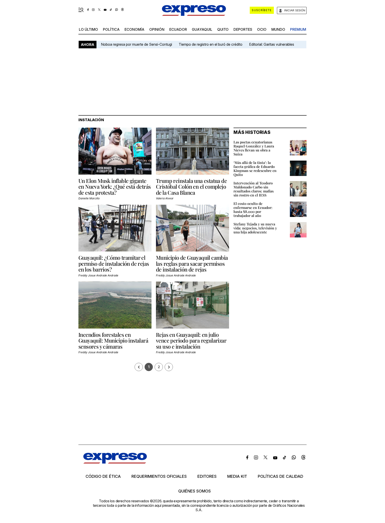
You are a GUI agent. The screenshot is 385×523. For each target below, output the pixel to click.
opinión (156, 29)
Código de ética (103, 476)
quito (223, 29)
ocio (261, 29)
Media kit (237, 476)
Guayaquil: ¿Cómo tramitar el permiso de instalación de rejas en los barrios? (113, 263)
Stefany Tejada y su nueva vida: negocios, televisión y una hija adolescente (255, 228)
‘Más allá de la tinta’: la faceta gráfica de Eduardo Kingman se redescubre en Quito (254, 168)
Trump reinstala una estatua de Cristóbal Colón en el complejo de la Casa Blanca (191, 186)
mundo (278, 29)
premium (298, 29)
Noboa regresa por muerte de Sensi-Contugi (136, 44)
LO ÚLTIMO (88, 29)
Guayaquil (202, 29)
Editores (207, 476)
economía (134, 29)
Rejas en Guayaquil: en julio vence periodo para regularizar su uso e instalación (191, 340)
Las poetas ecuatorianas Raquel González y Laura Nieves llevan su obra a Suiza (253, 148)
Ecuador (178, 29)
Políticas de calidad (280, 476)
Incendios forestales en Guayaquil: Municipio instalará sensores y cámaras (113, 340)
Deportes (242, 29)
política (111, 29)
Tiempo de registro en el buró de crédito (210, 44)
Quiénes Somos (194, 491)
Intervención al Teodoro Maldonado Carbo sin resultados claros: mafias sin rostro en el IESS (253, 189)
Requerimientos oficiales (159, 476)
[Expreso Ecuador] (115, 462)
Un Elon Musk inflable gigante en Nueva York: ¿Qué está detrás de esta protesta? (114, 186)
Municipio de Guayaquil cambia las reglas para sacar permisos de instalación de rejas (192, 263)
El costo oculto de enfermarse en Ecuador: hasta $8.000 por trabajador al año (252, 209)
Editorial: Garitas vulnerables (271, 44)
